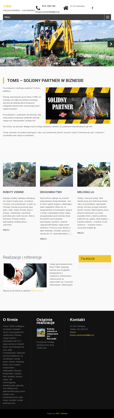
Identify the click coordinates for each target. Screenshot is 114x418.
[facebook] (92, 8)
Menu (7, 17)
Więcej (6, 230)
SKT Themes (61, 413)
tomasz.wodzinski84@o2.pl (47, 12)
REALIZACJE (37, 291)
